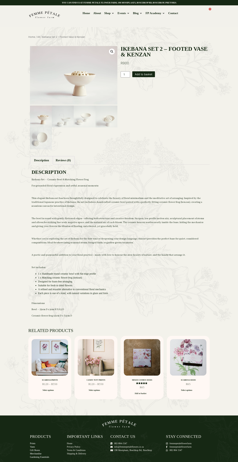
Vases (32, 447)
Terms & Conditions (76, 450)
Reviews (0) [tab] (63, 160)
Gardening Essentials (39, 457)
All (38, 37)
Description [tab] (41, 160)
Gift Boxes (35, 450)
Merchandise (35, 453)
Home (31, 37)
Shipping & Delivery (76, 453)
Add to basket (143, 74)
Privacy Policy (73, 447)
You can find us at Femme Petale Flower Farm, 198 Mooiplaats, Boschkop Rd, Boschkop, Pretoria (119, 2)
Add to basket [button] (140, 393)
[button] (109, 13)
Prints (32, 443)
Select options (48, 390)
